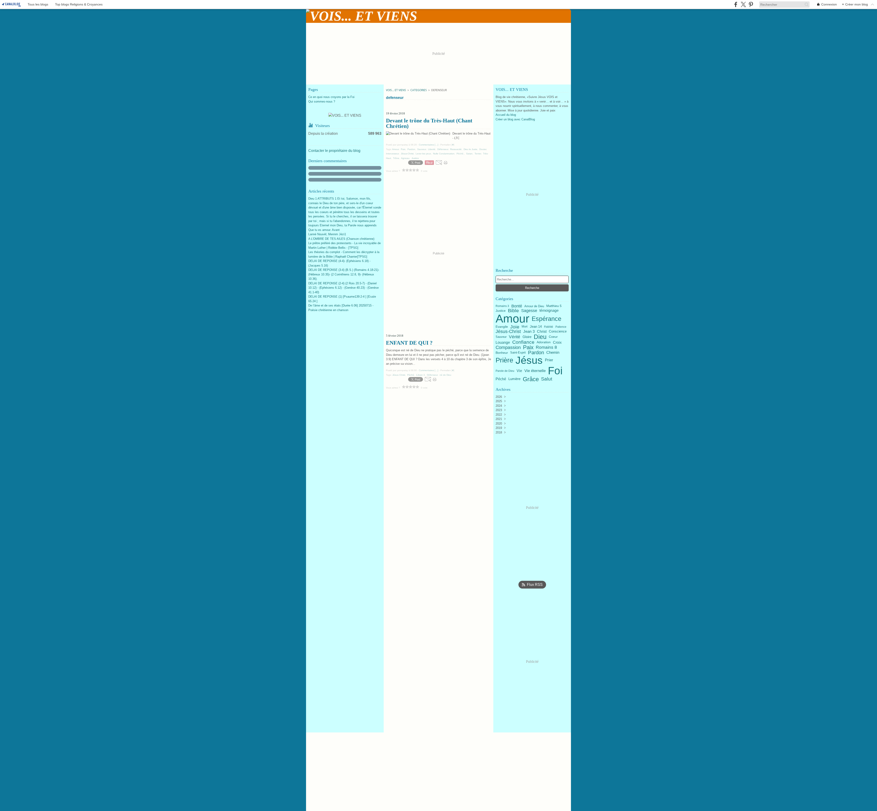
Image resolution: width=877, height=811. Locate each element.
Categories (418, 90)
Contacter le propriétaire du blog (334, 151)
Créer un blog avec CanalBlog (515, 119)
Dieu (540, 337)
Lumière (514, 379)
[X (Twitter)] (743, 4)
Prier (549, 360)
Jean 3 (529, 331)
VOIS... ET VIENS (396, 90)
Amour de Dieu (534, 306)
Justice (501, 310)
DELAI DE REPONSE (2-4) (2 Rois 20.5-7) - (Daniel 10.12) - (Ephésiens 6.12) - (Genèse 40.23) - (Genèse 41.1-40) (343, 288)
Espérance (546, 319)
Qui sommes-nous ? (321, 101)
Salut (546, 379)
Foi (555, 370)
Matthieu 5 (554, 306)
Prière (504, 360)
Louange (503, 342)
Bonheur (502, 352)
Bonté (516, 306)
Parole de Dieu (505, 371)
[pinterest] (751, 4)
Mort (525, 326)
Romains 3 (502, 306)
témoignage (549, 310)
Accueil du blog (506, 114)
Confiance (523, 342)
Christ (542, 331)
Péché (501, 379)
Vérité (514, 337)
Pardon (536, 352)
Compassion (508, 347)
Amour (512, 318)
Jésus (529, 360)
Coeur (553, 336)
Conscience (558, 331)
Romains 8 (546, 347)
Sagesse (529, 311)
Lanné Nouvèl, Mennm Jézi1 (327, 234)
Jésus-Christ (508, 331)
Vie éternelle (535, 371)
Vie (519, 371)
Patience (560, 326)
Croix (557, 342)
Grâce (531, 379)
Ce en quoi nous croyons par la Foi (331, 97)
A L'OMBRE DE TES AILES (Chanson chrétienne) (341, 238)
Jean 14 (536, 326)
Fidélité (548, 326)
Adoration (544, 342)
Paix (528, 347)
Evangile (502, 326)
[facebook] (736, 4)
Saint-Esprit (518, 352)
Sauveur (501, 336)
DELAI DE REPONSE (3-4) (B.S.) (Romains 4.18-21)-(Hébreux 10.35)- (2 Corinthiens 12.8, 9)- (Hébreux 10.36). (343, 274)
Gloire (527, 337)
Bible (513, 310)
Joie (514, 326)
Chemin (552, 353)
